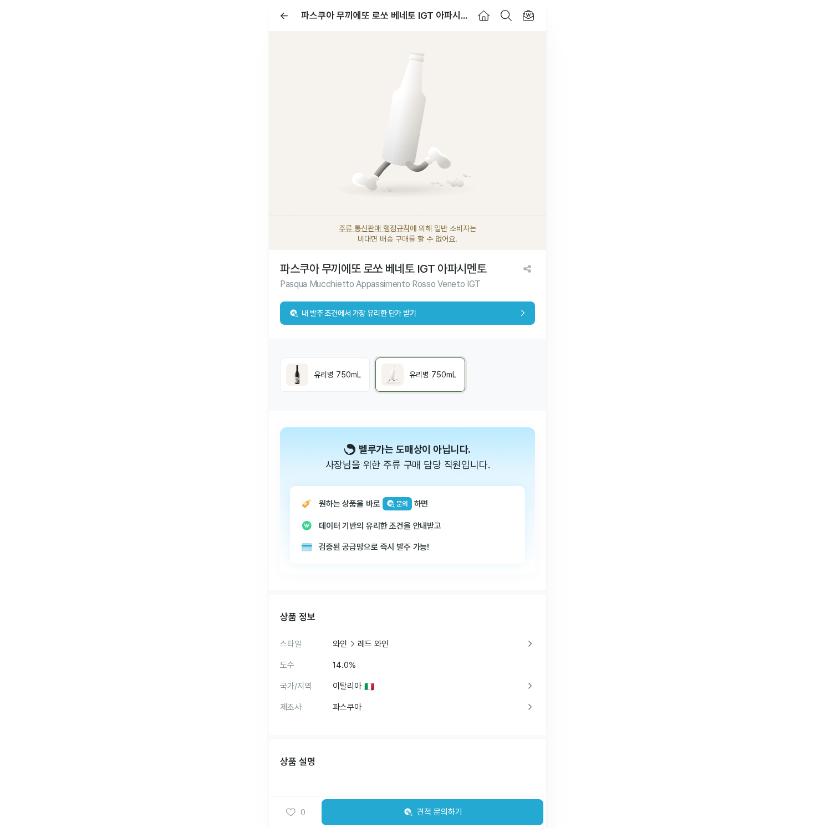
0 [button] (302, 812)
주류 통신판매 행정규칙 (374, 228)
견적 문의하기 (439, 812)
